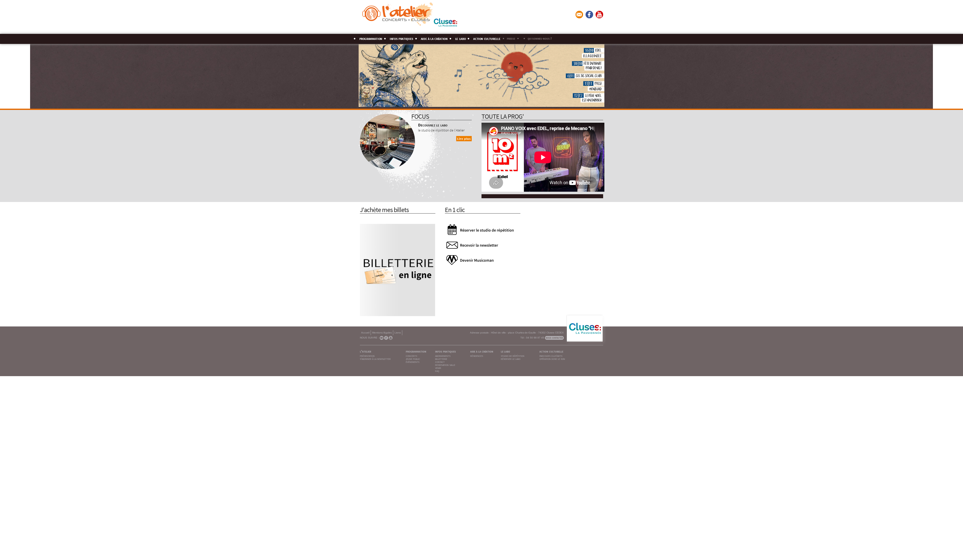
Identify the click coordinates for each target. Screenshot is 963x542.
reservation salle (445, 364)
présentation (367, 355)
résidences (476, 355)
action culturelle (486, 38)
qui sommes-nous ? (540, 38)
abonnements (442, 355)
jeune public (413, 358)
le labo (460, 38)
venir (438, 367)
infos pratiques (401, 38)
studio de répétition (512, 355)
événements (412, 361)
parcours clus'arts (550, 355)
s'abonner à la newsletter (375, 358)
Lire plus (464, 138)
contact (440, 361)
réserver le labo (510, 358)
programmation (370, 38)
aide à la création (434, 38)
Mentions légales (382, 332)
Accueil (365, 332)
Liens (397, 332)
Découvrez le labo (432, 124)
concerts (411, 355)
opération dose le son (552, 358)
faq (437, 370)
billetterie (441, 358)
